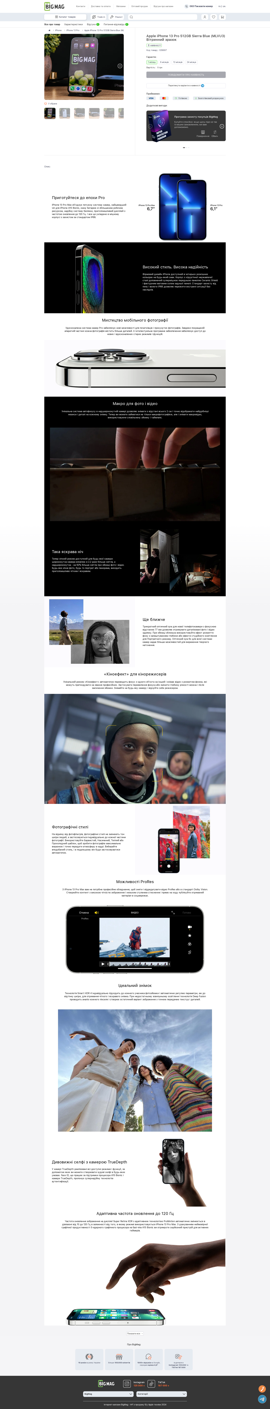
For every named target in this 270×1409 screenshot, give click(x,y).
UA (224, 6)
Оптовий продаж (139, 6)
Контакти (80, 6)
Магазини (121, 6)
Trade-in (101, 17)
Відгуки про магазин (163, 6)
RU (220, 6)
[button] (120, 66)
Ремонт (119, 17)
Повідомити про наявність (186, 75)
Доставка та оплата (101, 6)
